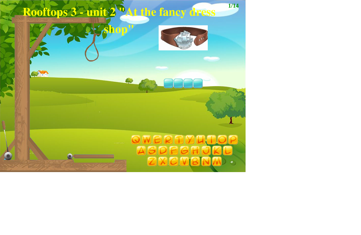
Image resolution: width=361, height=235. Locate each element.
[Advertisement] (122, 187)
